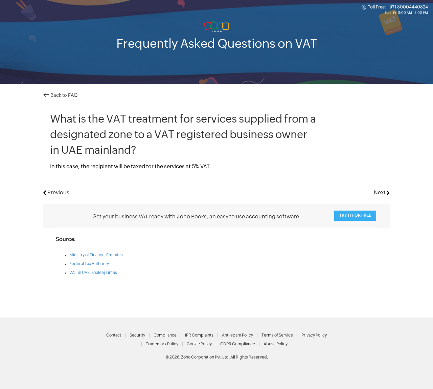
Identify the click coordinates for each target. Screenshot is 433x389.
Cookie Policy (199, 344)
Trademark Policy (162, 344)
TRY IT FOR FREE (355, 215)
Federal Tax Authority (89, 264)
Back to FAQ (63, 95)
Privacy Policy (314, 335)
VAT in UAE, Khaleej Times (93, 273)
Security (137, 335)
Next (380, 192)
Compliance (165, 335)
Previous (57, 192)
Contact (113, 335)
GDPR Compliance (237, 344)
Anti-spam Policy (237, 335)
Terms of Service (277, 335)
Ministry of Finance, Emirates (96, 255)
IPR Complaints (199, 335)
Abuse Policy (276, 344)
